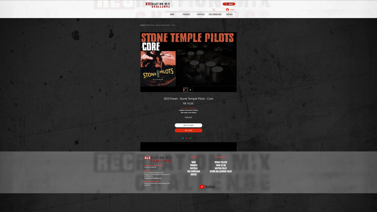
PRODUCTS (193, 165)
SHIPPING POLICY (221, 168)
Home (142, 25)
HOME (194, 162)
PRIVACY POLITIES (221, 162)
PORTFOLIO (194, 168)
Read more (188, 117)
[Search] (234, 9)
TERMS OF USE (221, 165)
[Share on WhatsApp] (190, 138)
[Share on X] (194, 138)
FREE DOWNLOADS (193, 171)
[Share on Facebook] (183, 138)
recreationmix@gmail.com (153, 178)
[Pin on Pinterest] (186, 138)
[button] (214, 10)
